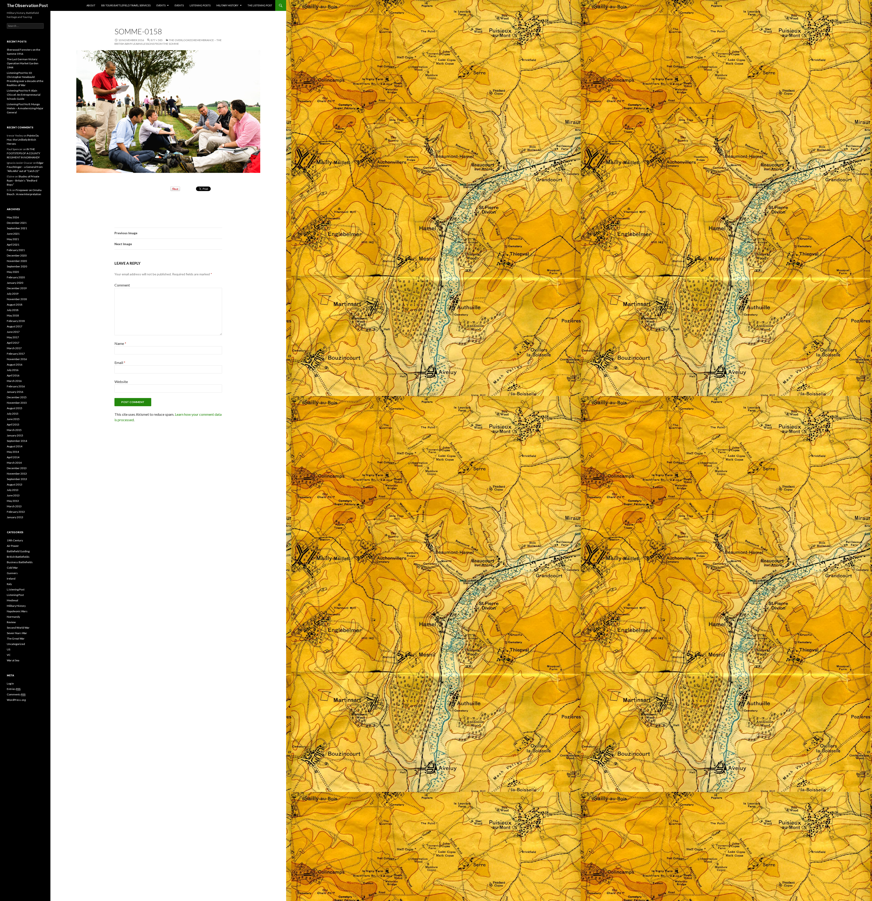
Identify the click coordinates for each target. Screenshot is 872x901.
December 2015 (17, 397)
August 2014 (14, 446)
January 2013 (15, 517)
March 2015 (14, 430)
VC (8, 655)
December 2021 (17, 222)
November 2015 (17, 402)
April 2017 (13, 342)
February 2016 (16, 386)
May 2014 (13, 451)
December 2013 (17, 468)
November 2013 (17, 473)
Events (161, 5)
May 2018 (13, 315)
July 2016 (12, 370)
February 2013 (16, 511)
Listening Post (15, 595)
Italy (9, 584)
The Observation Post (27, 5)
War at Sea (13, 660)
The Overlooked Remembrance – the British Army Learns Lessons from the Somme (168, 41)
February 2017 (16, 353)
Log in (10, 683)
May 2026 (13, 217)
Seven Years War (17, 633)
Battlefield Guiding (18, 551)
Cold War (12, 567)
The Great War (16, 638)
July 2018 (12, 310)
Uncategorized (16, 644)
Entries (13, 689)
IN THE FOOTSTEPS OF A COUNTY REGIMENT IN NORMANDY (23, 153)
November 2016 (17, 359)
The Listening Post (260, 5)
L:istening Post (16, 589)
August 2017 (14, 326)
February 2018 (16, 321)
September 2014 (17, 441)
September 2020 (17, 266)
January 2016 (15, 391)
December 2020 (17, 255)
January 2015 (15, 435)
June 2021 (13, 233)
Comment (122, 285)
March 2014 (14, 462)
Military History (227, 5)
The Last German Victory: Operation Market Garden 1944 (22, 63)
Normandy (13, 616)
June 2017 (13, 332)
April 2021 (13, 244)
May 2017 (13, 337)
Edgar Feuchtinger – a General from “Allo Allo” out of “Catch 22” (25, 167)
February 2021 (16, 250)
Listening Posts (200, 5)
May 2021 (13, 239)
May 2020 (13, 272)
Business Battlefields (20, 562)
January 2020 (15, 282)
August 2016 (14, 364)
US (8, 649)
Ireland (11, 578)
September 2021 (17, 228)
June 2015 (13, 419)
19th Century (15, 540)
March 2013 (14, 506)
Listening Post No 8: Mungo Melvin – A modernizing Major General (25, 108)
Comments (16, 694)
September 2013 (17, 479)
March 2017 (14, 348)
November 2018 (17, 299)
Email (119, 362)
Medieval (12, 600)
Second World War (18, 627)
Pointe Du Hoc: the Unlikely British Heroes (23, 139)
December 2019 (17, 288)
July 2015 (12, 413)
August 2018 (14, 304)
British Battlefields (18, 556)
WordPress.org (16, 700)
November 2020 (17, 261)
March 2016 (14, 381)
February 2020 (16, 277)
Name (120, 343)
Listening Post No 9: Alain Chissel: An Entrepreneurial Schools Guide (23, 94)
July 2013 (12, 490)
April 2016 (13, 375)
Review (11, 622)
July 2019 (12, 293)
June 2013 (13, 495)
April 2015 (13, 424)
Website (121, 381)
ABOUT (91, 5)
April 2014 (13, 457)
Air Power (13, 546)
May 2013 (13, 501)
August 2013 (14, 484)
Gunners (12, 573)
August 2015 (14, 408)
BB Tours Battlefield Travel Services (126, 5)
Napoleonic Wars (17, 611)
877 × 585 (157, 40)
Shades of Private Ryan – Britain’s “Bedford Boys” (23, 180)
